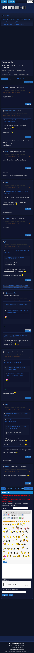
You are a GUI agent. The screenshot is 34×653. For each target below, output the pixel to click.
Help (9, 643)
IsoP (6, 182)
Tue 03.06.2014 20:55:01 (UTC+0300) (11, 223)
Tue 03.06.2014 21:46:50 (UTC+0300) (11, 246)
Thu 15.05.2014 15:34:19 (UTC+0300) (11, 92)
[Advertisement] (17, 44)
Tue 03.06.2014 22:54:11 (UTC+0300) (11, 471)
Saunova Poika (10, 111)
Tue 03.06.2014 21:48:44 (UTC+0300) (11, 300)
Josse (6, 151)
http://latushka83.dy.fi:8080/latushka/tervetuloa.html (16, 287)
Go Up (3, 488)
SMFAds (13, 647)
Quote (29, 104)
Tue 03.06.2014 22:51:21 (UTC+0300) (11, 356)
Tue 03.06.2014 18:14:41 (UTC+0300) (11, 187)
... (16, 79)
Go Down (4, 79)
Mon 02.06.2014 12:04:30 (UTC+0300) (11, 115)
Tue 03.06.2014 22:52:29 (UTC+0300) (11, 409)
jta (5, 242)
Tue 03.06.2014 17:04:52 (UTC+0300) (11, 156)
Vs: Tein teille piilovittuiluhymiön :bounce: (15, 90)
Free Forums (19, 647)
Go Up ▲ (23, 643)
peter (6, 87)
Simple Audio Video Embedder (17, 649)
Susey (6, 352)
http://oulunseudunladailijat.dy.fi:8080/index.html (15, 285)
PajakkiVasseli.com (11, 293)
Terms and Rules (16, 643)
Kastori (7, 218)
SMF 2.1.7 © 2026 (13, 645)
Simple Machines (21, 645)
